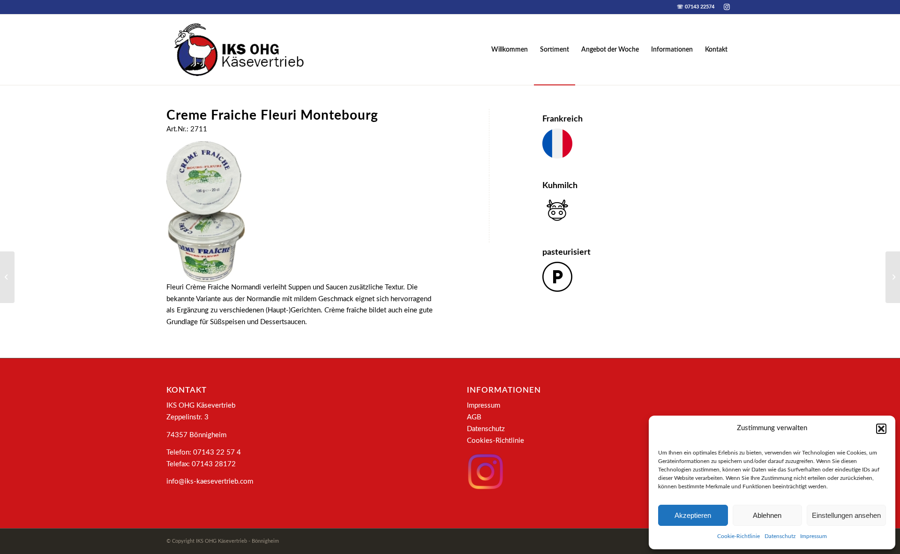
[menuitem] (509, 50)
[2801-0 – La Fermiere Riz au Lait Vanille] (892, 277)
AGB (474, 417)
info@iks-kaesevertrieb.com (209, 481)
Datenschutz (780, 536)
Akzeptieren (693, 515)
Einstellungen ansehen (846, 515)
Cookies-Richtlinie (495, 440)
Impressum (813, 536)
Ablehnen (767, 515)
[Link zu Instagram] (727, 7)
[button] (881, 428)
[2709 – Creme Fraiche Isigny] (7, 277)
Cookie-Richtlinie (738, 536)
